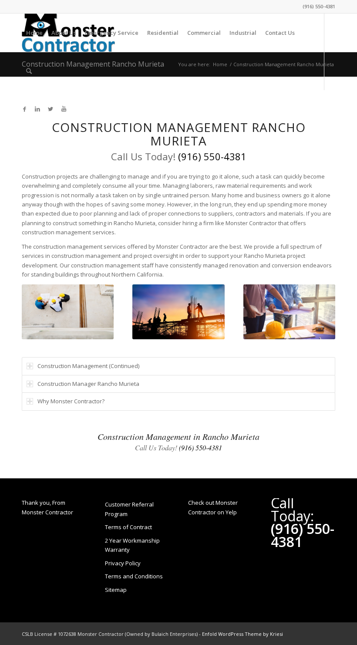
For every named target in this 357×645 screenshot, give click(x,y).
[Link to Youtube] (63, 108)
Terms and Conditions (134, 576)
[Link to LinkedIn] (37, 108)
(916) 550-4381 (319, 6)
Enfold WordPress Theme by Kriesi (242, 634)
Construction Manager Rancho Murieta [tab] (88, 384)
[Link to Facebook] (24, 108)
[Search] (29, 71)
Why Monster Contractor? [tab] (70, 401)
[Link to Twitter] (50, 108)
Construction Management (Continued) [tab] (88, 366)
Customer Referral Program (129, 508)
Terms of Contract (128, 527)
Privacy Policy (123, 563)
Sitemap (116, 590)
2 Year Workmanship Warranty (132, 545)
